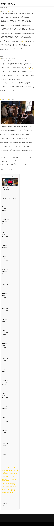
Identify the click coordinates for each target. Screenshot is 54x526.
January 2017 (5, 334)
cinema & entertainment (7, 470)
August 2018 (4, 295)
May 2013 (4, 391)
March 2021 (4, 234)
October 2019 (5, 269)
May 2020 (4, 254)
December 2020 (5, 241)
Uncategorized (12, 169)
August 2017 (4, 321)
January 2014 (5, 378)
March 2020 (4, 258)
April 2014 (4, 371)
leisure (16, 480)
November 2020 (5, 243)
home (15, 477)
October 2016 (5, 341)
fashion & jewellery (13, 473)
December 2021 (5, 219)
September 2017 (5, 319)
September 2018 (5, 293)
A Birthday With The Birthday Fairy (9, 198)
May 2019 (4, 280)
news (15, 483)
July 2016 (4, 347)
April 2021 (4, 232)
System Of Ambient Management (10, 9)
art (14, 467)
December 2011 (5, 423)
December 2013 (5, 380)
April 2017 (4, 330)
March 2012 (4, 419)
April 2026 (4, 210)
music (12, 483)
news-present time (5, 486)
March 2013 (4, 395)
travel (13, 491)
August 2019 (4, 273)
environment (24, 169)
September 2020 (5, 245)
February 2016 (5, 358)
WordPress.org (5, 505)
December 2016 (5, 336)
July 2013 (4, 386)
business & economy (12, 469)
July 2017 (4, 323)
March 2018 (4, 306)
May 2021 (4, 230)
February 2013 (5, 397)
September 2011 (5, 430)
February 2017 (5, 332)
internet (9, 479)
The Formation (4, 97)
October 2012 (5, 406)
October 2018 (5, 291)
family (7, 473)
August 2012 (4, 410)
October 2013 (5, 382)
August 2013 (4, 384)
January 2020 (5, 262)
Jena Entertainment (6, 191)
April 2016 (4, 354)
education (9, 472)
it (8, 480)
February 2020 (5, 260)
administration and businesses (7, 467)
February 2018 (5, 308)
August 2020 (4, 247)
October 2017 (5, 317)
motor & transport (8, 483)
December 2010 (5, 447)
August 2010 (4, 454)
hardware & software (11, 476)
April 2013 (4, 393)
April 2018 (4, 304)
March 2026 (4, 212)
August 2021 (4, 223)
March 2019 (4, 282)
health (3, 477)
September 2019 (5, 271)
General (7, 169)
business (4, 469)
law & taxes (12, 480)
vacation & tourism (8, 492)
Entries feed (4, 501)
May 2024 (4, 217)
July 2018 (4, 297)
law (9, 480)
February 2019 (5, 284)
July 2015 (4, 360)
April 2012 (4, 417)
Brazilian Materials (5, 56)
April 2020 (4, 256)
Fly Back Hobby (5, 189)
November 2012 (5, 404)
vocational (4, 493)
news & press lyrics (9, 485)
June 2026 (4, 206)
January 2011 (5, 445)
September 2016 (5, 343)
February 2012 (5, 421)
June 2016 (4, 349)
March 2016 (4, 356)
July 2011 (4, 432)
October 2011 (5, 428)
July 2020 (4, 249)
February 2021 (5, 236)
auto (16, 467)
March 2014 (4, 373)
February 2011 (5, 443)
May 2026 (4, 208)
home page (4, 479)
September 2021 (5, 221)
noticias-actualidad (12, 486)
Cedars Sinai (7, 25)
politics (4, 487)
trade (9, 490)
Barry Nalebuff (30, 68)
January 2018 (5, 310)
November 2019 (5, 267)
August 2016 (4, 345)
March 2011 (4, 441)
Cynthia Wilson (12, 11)
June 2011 (4, 434)
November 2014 (5, 367)
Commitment (5, 196)
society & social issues (7, 489)
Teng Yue (24, 41)
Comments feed (5, 503)
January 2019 (5, 286)
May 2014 (4, 369)
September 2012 (5, 408)
